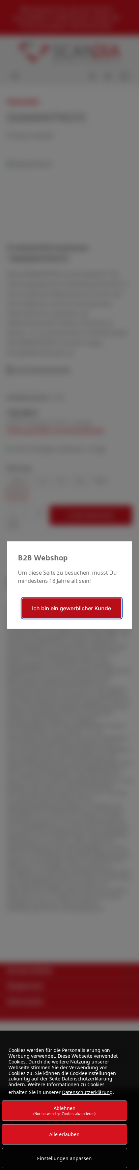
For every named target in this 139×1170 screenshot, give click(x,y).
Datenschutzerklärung (87, 1092)
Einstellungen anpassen (64, 1158)
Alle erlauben (64, 1134)
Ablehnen (64, 1110)
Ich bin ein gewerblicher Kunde (71, 608)
